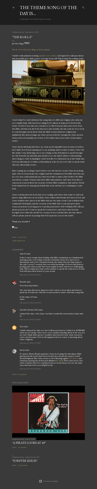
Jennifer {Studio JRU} (29, 310)
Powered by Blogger (50, 481)
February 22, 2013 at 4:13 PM (30, 343)
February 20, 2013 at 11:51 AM (30, 275)
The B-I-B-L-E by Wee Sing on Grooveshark (31, 50)
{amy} (22, 350)
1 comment (22, 447)
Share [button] (14, 237)
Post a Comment (19, 374)
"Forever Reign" (25, 461)
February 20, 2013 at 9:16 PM (30, 319)
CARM (59, 361)
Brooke (23, 282)
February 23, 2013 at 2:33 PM (30, 369)
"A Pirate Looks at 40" (29, 443)
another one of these (48, 56)
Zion (22, 326)
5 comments (22, 465)
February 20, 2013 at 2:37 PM (30, 303)
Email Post (22, 237)
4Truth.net (73, 358)
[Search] (83, 7)
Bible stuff (21, 241)
